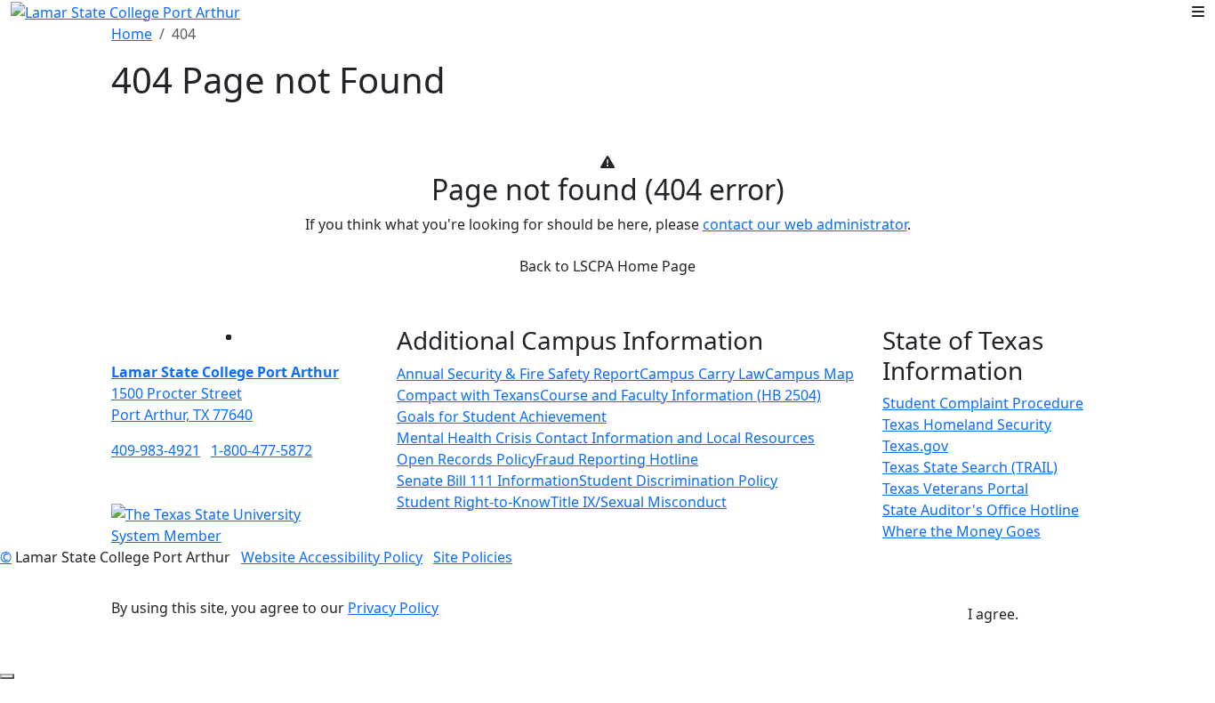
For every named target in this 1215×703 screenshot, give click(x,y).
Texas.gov (915, 446)
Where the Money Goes (961, 531)
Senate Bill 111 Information (488, 480)
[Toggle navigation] (1198, 11)
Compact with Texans (468, 395)
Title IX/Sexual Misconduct (639, 502)
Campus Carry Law (702, 374)
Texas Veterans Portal (955, 488)
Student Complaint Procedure (982, 403)
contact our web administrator (805, 224)
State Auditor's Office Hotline (980, 510)
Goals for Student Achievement (502, 416)
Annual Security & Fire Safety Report (518, 374)
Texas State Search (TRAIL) (970, 467)
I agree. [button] (993, 614)
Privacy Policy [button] (393, 608)
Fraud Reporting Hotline (616, 459)
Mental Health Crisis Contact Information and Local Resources (606, 438)
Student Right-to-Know (474, 502)
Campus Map (809, 374)
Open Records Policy (466, 459)
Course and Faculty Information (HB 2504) (680, 395)
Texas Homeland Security (966, 424)
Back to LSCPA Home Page (607, 266)
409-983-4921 (155, 450)
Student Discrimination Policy (678, 480)
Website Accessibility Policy (331, 557)
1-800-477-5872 (261, 450)
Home (131, 34)
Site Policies (472, 557)
